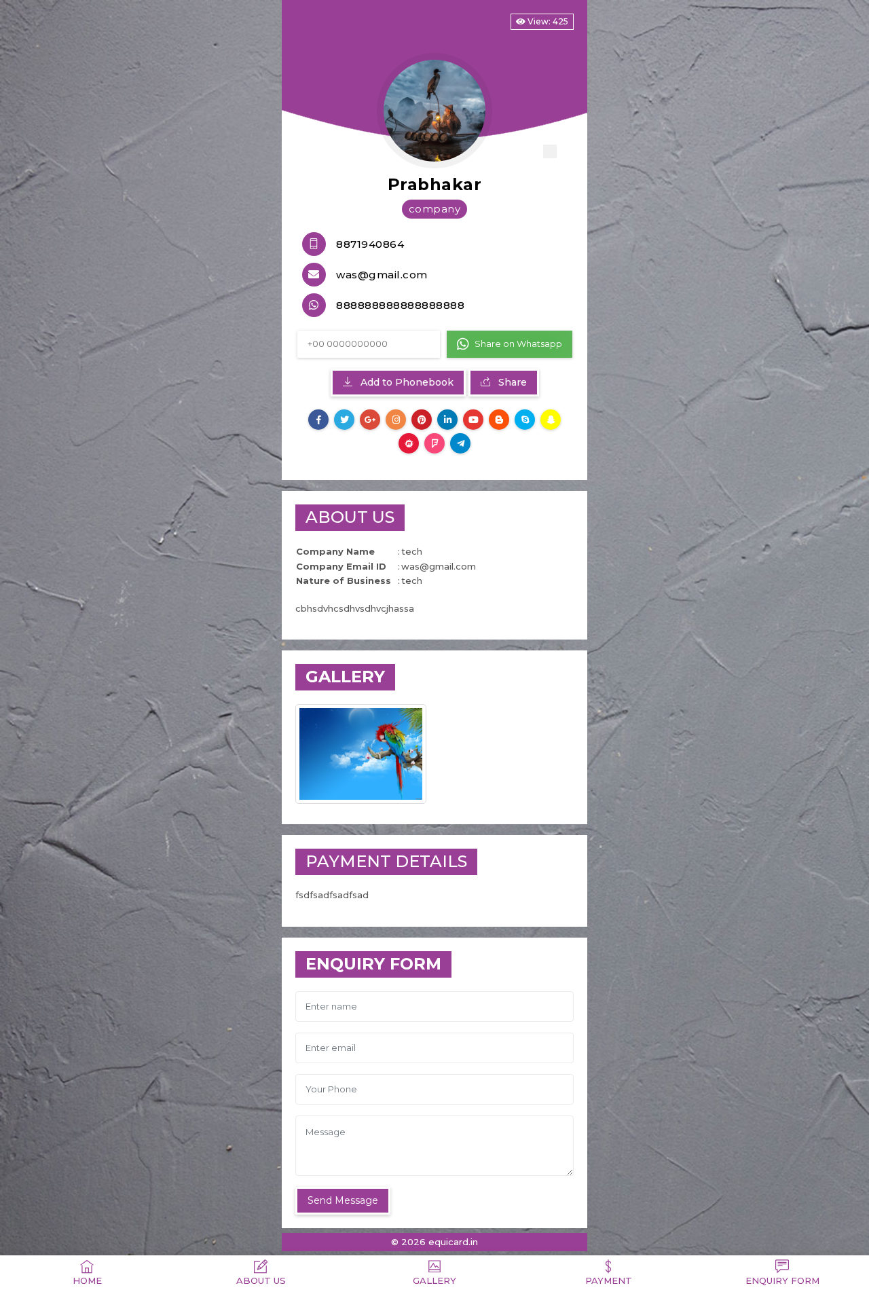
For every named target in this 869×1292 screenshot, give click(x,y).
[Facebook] (318, 419)
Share (511, 382)
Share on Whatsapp (518, 343)
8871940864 (370, 244)
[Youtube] (473, 419)
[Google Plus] (370, 419)
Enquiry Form (782, 1280)
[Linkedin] (447, 419)
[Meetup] (409, 443)
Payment (608, 1280)
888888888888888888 (400, 305)
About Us (261, 1280)
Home (87, 1280)
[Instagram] (396, 419)
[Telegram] (460, 443)
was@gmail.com (382, 274)
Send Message (343, 1200)
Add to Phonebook (406, 382)
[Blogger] (499, 419)
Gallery (434, 1280)
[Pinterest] (421, 419)
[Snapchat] (550, 419)
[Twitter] (344, 419)
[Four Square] (434, 443)
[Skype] (525, 419)
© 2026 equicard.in (434, 1241)
